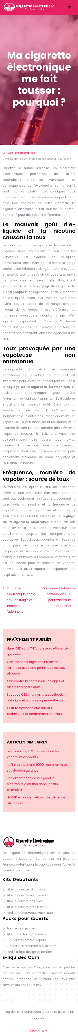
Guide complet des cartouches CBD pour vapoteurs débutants (57, 597)
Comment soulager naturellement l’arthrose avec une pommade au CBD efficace (36, 668)
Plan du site (39, 1031)
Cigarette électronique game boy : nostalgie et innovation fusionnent (21, 600)
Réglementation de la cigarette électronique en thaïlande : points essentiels (32, 784)
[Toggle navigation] (70, 7)
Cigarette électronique (21, 153)
